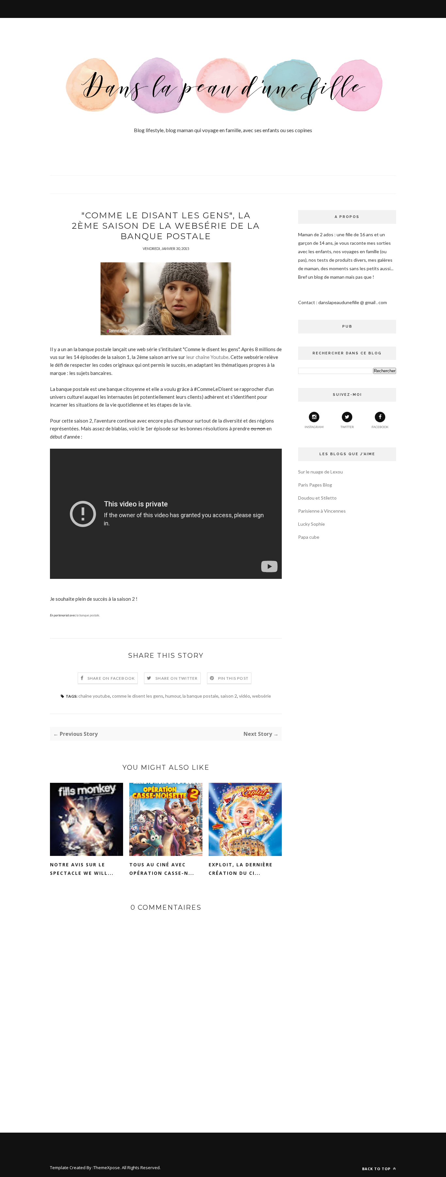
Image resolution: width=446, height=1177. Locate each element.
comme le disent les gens (137, 696)
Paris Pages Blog (315, 485)
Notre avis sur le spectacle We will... (82, 868)
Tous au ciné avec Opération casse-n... (161, 868)
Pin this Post (233, 678)
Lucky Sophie (311, 524)
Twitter (347, 427)
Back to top (377, 1168)
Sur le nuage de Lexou (320, 471)
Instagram (314, 427)
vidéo (244, 696)
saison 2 (228, 696)
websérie (261, 696)
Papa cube (308, 537)
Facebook (380, 427)
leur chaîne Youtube (207, 357)
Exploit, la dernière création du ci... (241, 868)
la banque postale (87, 615)
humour (173, 696)
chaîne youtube (94, 696)
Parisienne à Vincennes (322, 511)
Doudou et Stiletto (317, 498)
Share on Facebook (111, 678)
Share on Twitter (176, 678)
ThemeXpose (106, 1167)
